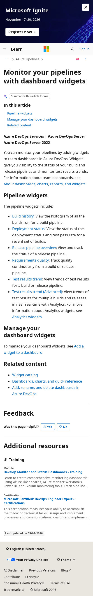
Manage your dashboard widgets (32, 119)
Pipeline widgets (19, 113)
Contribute (12, 577)
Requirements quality (30, 260)
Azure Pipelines (27, 59)
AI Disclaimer (14, 570)
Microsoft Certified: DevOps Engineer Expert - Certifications (39, 501)
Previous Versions (42, 570)
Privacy (30, 577)
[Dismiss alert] (85, 7)
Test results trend (27, 279)
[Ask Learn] (77, 59)
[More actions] (85, 59)
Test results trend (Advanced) (37, 291)
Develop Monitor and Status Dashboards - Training (43, 472)
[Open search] (72, 49)
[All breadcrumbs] (8, 59)
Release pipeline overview (34, 247)
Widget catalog (25, 374)
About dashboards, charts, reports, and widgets (45, 183)
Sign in (84, 49)
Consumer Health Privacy (23, 583)
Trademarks (12, 589)
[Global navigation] (4, 49)
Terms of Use (60, 583)
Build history (23, 216)
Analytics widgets (27, 316)
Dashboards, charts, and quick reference (47, 381)
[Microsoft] (46, 49)
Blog (64, 570)
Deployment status (28, 228)
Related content (19, 125)
